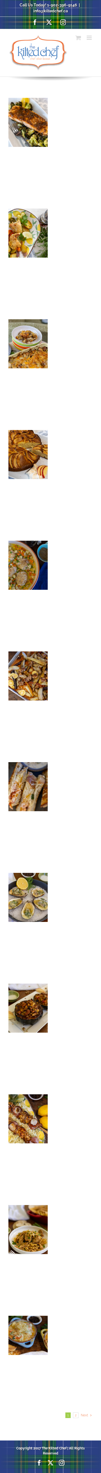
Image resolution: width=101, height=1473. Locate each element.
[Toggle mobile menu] (90, 38)
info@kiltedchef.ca (50, 11)
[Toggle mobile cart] (78, 38)
